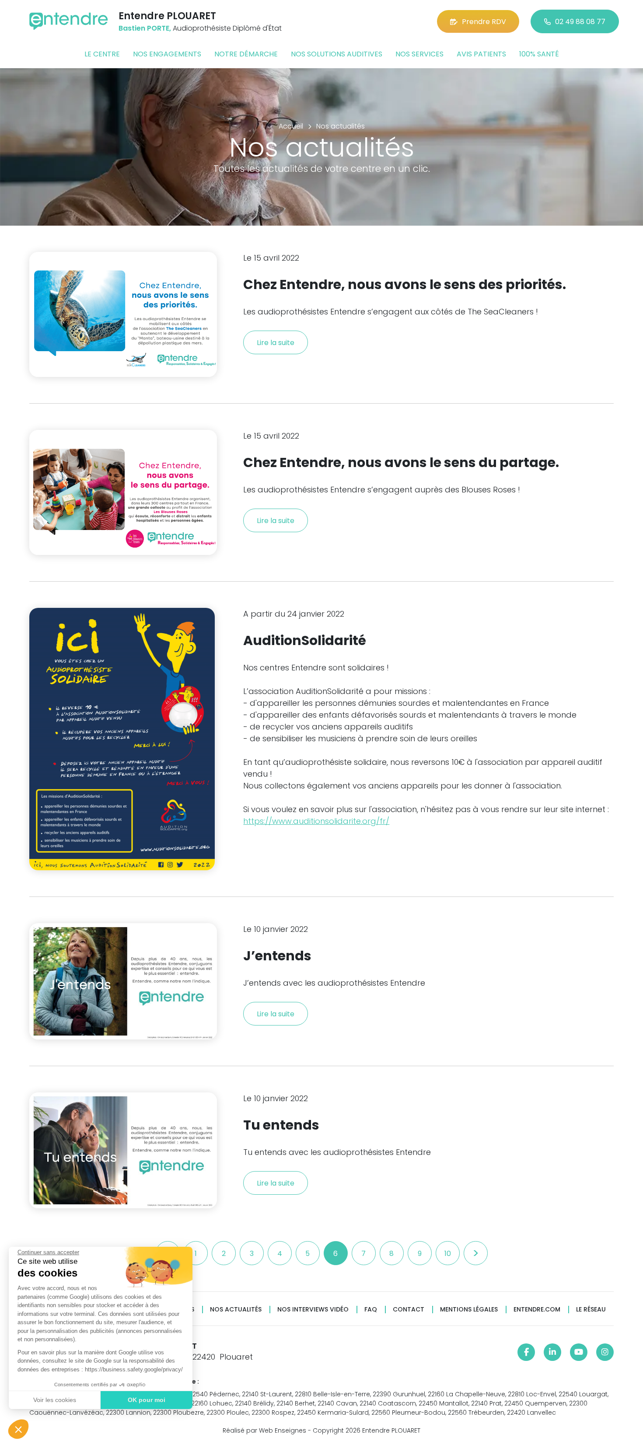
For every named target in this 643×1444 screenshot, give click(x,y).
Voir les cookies (54, 1399)
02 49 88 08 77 (580, 22)
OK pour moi (146, 1399)
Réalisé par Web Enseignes (264, 1430)
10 (447, 1254)
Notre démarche (246, 54)
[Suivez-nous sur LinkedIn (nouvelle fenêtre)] (552, 1352)
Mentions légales (469, 1309)
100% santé (539, 54)
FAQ (370, 1309)
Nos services (419, 54)
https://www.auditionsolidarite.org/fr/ (316, 821)
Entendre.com (537, 1309)
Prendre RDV (484, 22)
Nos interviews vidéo (313, 1309)
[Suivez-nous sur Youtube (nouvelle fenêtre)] (578, 1352)
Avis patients (481, 54)
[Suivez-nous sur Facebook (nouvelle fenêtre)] (526, 1352)
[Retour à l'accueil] (68, 21)
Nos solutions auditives (336, 54)
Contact (408, 1309)
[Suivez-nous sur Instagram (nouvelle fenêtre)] (605, 1352)
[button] (18, 1429)
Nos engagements (167, 54)
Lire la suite (275, 343)
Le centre (102, 54)
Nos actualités (236, 1309)
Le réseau (591, 1309)
